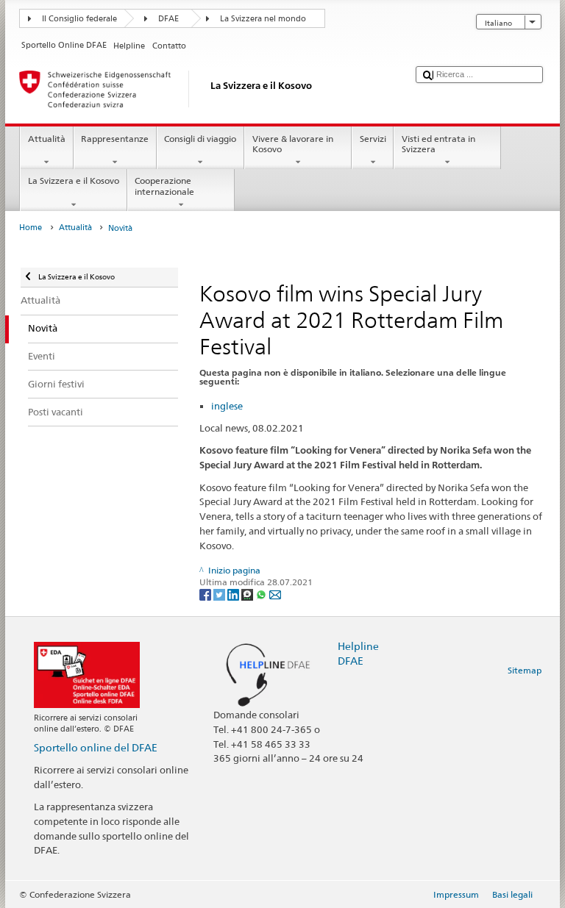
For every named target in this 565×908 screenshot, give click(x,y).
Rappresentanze (115, 138)
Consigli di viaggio (200, 138)
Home (30, 227)
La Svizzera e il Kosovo (73, 180)
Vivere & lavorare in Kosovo (292, 143)
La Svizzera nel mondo (263, 19)
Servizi (373, 138)
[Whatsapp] (262, 593)
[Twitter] (220, 593)
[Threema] (248, 593)
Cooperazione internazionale (164, 185)
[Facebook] (206, 593)
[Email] (275, 593)
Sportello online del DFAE (95, 747)
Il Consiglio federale (79, 19)
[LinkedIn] (234, 593)
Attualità (46, 138)
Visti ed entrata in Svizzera (438, 143)
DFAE (168, 19)
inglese (227, 406)
